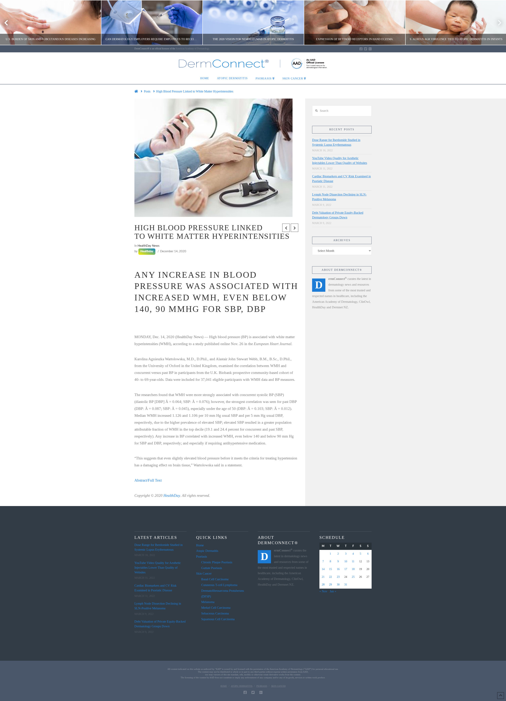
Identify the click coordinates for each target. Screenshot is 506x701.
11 (353, 561)
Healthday (146, 251)
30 (338, 584)
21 (323, 576)
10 (345, 561)
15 (330, 569)
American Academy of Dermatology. (193, 48)
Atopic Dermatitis (207, 550)
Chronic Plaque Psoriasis (216, 562)
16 (338, 569)
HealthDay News (149, 245)
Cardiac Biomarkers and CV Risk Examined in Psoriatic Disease (341, 179)
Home (200, 545)
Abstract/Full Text (148, 480)
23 (338, 576)
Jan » (333, 591)
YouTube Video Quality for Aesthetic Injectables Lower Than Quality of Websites (339, 160)
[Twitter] (365, 49)
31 (345, 584)
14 (323, 569)
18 (353, 569)
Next (497, 22)
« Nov (323, 591)
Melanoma (207, 602)
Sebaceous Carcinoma (215, 613)
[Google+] (370, 49)
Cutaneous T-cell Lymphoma (219, 585)
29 (330, 584)
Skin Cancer (203, 573)
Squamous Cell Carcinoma (218, 619)
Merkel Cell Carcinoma (215, 607)
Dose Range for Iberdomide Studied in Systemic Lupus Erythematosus (336, 142)
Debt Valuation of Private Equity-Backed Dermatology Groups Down (337, 215)
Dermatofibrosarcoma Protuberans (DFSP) (222, 593)
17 (345, 569)
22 (330, 576)
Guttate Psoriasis (211, 568)
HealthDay (171, 495)
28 (323, 584)
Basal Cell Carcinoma (214, 579)
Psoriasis (201, 556)
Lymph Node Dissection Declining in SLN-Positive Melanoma (339, 197)
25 (353, 576)
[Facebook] (361, 49)
